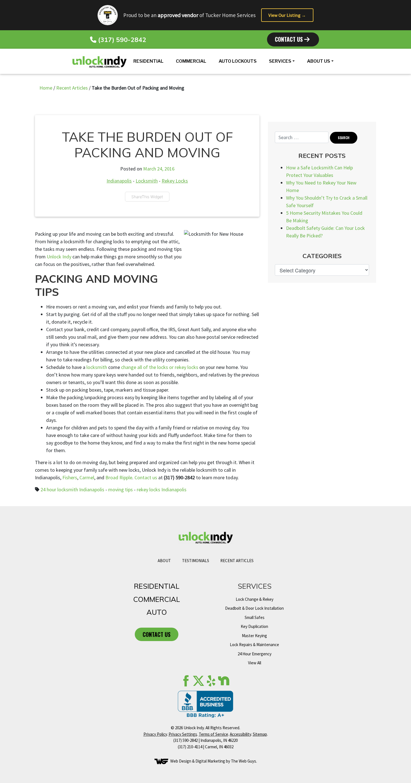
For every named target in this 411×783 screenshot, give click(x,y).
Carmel (86, 477)
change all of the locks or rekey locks (159, 367)
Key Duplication (254, 626)
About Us (318, 61)
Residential (148, 61)
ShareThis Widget (147, 196)
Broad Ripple (118, 477)
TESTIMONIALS (195, 560)
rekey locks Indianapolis (161, 489)
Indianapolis (119, 180)
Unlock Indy (59, 256)
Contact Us (289, 39)
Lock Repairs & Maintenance (254, 644)
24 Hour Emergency (254, 653)
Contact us (145, 477)
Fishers (69, 477)
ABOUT (164, 560)
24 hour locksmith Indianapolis (72, 489)
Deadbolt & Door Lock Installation (254, 608)
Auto (157, 611)
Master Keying (254, 635)
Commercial (191, 61)
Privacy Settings (183, 734)
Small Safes (254, 617)
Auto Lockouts (238, 61)
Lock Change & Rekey (254, 599)
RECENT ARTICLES (237, 560)
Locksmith (147, 180)
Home (45, 88)
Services (280, 61)
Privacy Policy (155, 734)
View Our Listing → (287, 15)
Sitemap (260, 734)
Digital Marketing (210, 761)
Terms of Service (213, 734)
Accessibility (240, 734)
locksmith (96, 367)
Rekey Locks (175, 180)
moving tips (120, 489)
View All (254, 662)
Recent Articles (72, 88)
